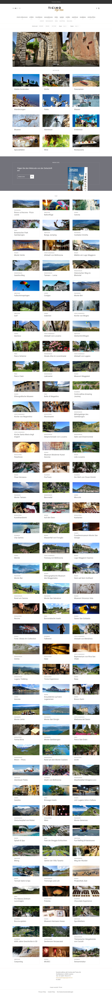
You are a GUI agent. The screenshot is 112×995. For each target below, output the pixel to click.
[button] (16, 49)
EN (13, 8)
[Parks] (56, 100)
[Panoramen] (86, 80)
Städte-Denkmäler (22, 17)
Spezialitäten (91, 17)
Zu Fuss (54, 26)
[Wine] (56, 141)
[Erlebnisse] (86, 120)
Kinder (41, 26)
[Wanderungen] (26, 100)
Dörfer (31, 17)
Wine (56, 21)
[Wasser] (86, 100)
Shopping (62, 21)
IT (17, 8)
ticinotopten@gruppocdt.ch (64, 977)
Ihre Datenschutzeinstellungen (65, 992)
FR (19, 8)
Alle (64, 26)
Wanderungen (48, 17)
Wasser (62, 17)
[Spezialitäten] (26, 141)
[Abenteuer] (56, 120)
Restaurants (49, 21)
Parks (56, 17)
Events (42, 21)
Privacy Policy (42, 992)
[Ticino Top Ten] (56, 9)
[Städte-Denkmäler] (26, 80)
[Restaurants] (86, 141)
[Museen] (26, 120)
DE (15, 8)
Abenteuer (75, 17)
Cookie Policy (51, 992)
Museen (68, 17)
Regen (47, 26)
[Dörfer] (56, 80)
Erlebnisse (83, 17)
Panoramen (38, 17)
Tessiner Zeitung (56, 2)
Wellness (69, 21)
